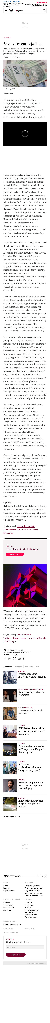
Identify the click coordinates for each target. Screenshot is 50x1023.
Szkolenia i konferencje (12, 924)
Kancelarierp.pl (30, 912)
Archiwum (7, 38)
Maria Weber (8, 94)
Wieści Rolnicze (31, 915)
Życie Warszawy (31, 917)
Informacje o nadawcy (33, 893)
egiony (19, 10)
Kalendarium (29, 928)
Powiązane (7, 667)
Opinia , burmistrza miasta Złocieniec (20, 529)
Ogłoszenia (7, 905)
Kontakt (6, 888)
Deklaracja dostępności (34, 895)
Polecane (18, 667)
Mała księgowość (31, 910)
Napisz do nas (8, 891)
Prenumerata (8, 908)
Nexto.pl (28, 908)
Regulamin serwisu (32, 891)
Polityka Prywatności (33, 886)
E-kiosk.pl (28, 903)
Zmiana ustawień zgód (34, 888)
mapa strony (8, 928)
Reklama (6, 903)
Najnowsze (29, 667)
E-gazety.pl (29, 905)
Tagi (37, 667)
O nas (5, 886)
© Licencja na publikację (13, 650)
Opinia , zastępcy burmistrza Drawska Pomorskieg (24, 638)
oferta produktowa (10, 932)
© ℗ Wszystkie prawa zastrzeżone (16, 652)
